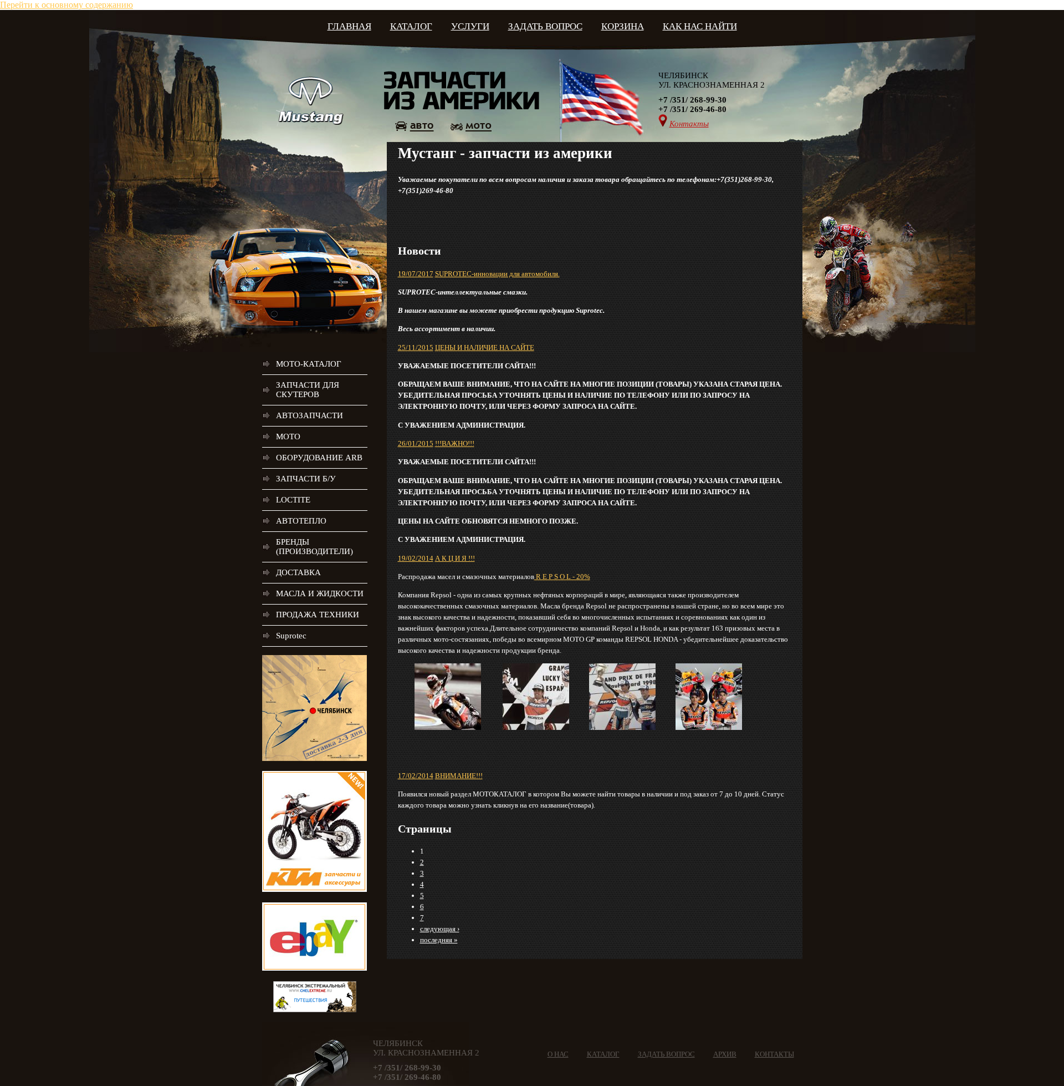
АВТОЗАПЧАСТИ (309, 415)
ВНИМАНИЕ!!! (459, 776)
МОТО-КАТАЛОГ (308, 363)
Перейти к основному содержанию (66, 4)
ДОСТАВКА (298, 572)
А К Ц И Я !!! (455, 558)
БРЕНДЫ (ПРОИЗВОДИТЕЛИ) (314, 546)
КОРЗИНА (622, 26)
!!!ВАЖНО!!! (454, 443)
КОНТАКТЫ (774, 1054)
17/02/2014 (415, 776)
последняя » (439, 940)
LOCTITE (293, 499)
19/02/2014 (415, 558)
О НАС (558, 1054)
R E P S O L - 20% (562, 576)
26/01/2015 (415, 443)
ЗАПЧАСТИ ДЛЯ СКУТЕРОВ (307, 389)
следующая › (439, 929)
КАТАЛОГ (411, 26)
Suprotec (291, 635)
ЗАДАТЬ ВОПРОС (545, 26)
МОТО (288, 436)
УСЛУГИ (470, 26)
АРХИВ (724, 1054)
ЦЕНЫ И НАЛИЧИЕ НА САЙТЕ (484, 347)
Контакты (689, 123)
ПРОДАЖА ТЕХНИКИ (317, 614)
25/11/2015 (415, 347)
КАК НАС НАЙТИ (700, 26)
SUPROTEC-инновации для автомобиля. (497, 274)
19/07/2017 (415, 274)
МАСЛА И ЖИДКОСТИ (320, 593)
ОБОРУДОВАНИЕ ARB (319, 457)
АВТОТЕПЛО (301, 520)
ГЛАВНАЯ (349, 26)
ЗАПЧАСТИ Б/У (306, 478)
